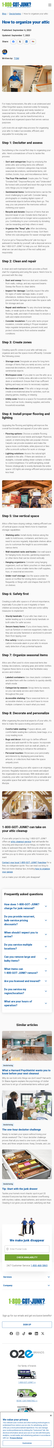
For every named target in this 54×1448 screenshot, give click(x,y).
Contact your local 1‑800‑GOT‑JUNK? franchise (24, 862)
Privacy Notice (16, 1438)
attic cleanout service (21, 841)
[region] (27, 1430)
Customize (27, 1443)
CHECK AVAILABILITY (27, 1257)
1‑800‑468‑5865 (39, 1265)
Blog (4, 14)
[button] (50, 5)
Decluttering (15, 14)
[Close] (51, 1415)
